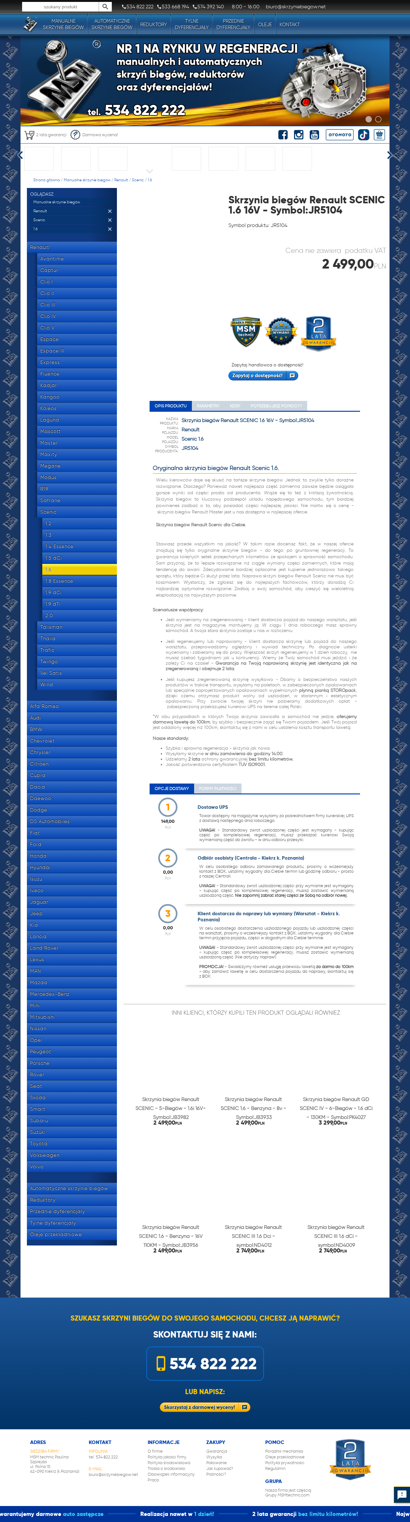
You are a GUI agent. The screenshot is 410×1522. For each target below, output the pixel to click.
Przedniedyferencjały (233, 24)
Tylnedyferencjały (192, 24)
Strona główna (46, 179)
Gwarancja (216, 1451)
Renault (121, 179)
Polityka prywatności (284, 1462)
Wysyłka (214, 1457)
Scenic (138, 179)
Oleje (265, 24)
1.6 (150, 179)
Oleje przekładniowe (285, 1457)
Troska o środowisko (166, 1468)
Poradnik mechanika (284, 1451)
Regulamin (275, 1468)
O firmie (155, 1451)
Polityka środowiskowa (169, 1462)
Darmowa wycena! (100, 134)
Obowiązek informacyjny (171, 1474)
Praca (153, 1480)
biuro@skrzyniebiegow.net (113, 1474)
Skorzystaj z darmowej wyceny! (199, 1407)
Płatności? (216, 1474)
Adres (38, 1442)
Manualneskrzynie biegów (63, 24)
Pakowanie (216, 1462)
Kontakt (290, 24)
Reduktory (153, 24)
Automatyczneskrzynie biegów (112, 24)
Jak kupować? (219, 1468)
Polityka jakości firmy (167, 1457)
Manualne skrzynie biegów (87, 179)
